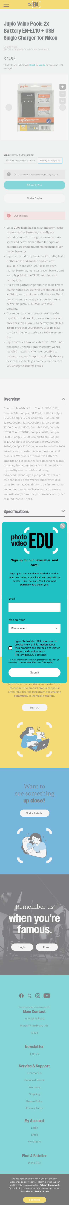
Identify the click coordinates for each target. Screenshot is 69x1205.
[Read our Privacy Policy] (58, 660)
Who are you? (16, 620)
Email (11, 598)
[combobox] (34, 628)
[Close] (62, 526)
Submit (34, 672)
